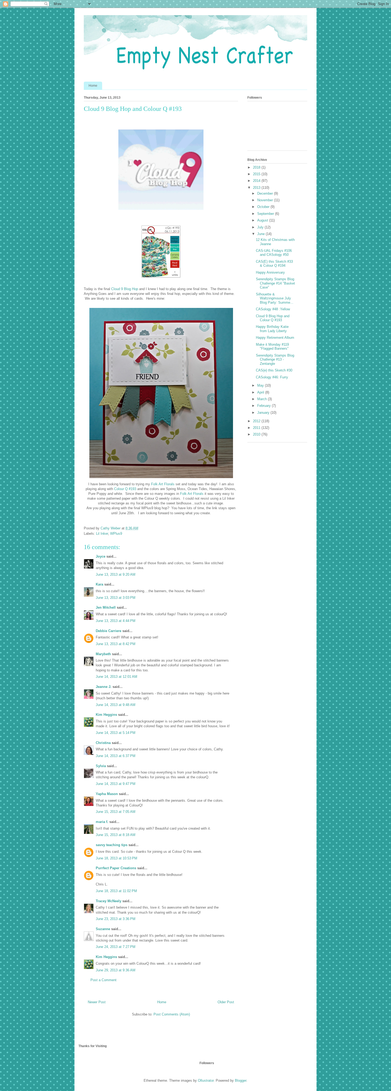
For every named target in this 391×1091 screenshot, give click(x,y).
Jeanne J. (104, 687)
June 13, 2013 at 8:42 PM (115, 644)
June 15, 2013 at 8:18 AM (115, 835)
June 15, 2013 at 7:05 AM (115, 812)
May (261, 385)
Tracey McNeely (108, 901)
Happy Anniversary (270, 272)
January (264, 413)
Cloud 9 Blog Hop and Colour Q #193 (272, 318)
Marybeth (103, 654)
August (263, 220)
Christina (103, 743)
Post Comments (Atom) (171, 1014)
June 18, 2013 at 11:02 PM (116, 891)
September (266, 214)
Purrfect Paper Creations (116, 868)
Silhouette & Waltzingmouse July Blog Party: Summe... (274, 298)
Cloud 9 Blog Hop (125, 289)
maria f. (102, 822)
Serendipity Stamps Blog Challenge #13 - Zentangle (275, 359)
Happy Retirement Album (275, 338)
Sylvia (101, 766)
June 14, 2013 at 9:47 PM (115, 784)
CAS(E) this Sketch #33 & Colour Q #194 (274, 264)
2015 (257, 174)
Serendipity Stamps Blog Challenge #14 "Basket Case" (275, 283)
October (264, 207)
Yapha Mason (107, 794)
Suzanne (103, 929)
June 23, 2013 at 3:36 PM (115, 919)
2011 (257, 428)
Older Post (226, 1002)
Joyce (100, 556)
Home (93, 85)
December (265, 193)
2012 (257, 421)
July (261, 227)
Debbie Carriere (108, 631)
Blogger (240, 1080)
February (264, 406)
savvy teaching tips (111, 845)
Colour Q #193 (125, 489)
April (261, 392)
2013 (257, 188)
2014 (257, 181)
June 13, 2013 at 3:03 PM (115, 598)
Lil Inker (102, 534)
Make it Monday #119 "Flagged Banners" (272, 346)
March (262, 399)
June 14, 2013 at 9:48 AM (115, 705)
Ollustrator (206, 1080)
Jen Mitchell (106, 607)
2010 (257, 434)
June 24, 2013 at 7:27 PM (115, 947)
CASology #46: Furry (272, 377)
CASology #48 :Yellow (273, 309)
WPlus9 (116, 534)
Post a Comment (103, 980)
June (261, 234)
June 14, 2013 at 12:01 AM (116, 677)
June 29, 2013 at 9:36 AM (115, 970)
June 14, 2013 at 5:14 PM (115, 733)
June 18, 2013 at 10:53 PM (116, 858)
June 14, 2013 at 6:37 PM (115, 756)
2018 (257, 167)
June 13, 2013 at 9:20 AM (115, 574)
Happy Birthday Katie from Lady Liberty (272, 329)
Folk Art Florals (162, 484)
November (265, 200)
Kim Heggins (106, 715)
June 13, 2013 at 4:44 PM (115, 621)
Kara (99, 584)
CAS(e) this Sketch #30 (274, 370)
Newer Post (97, 1002)
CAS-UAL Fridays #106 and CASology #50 (274, 253)
